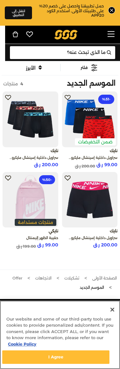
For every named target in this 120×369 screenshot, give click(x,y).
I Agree (56, 356)
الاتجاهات (43, 278)
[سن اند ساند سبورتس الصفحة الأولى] (65, 34)
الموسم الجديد (92, 287)
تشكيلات (71, 278)
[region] (60, 335)
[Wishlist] (30, 34)
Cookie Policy (22, 344)
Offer (17, 278)
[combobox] (62, 52)
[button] (89, 67)
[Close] (112, 310)
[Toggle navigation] (111, 34)
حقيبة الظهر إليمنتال (42, 238)
